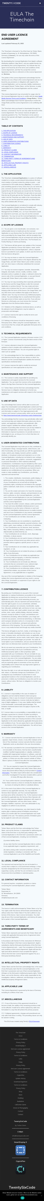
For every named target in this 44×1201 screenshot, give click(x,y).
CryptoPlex (20, 1075)
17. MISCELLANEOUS (9, 167)
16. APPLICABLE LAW (9, 165)
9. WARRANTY (6, 148)
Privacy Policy (20, 1042)
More (20, 1095)
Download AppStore (20, 1082)
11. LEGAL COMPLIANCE (10, 152)
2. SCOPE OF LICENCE (9, 133)
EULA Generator (34, 1021)
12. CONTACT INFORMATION (11, 154)
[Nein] (41, 1196)
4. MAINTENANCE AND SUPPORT (13, 137)
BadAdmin (20, 1101)
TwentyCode (11, 3)
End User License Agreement (20, 1049)
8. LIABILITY (6, 145)
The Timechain (20, 1033)
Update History (20, 1078)
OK (23, 1198)
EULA (20, 1036)
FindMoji (20, 1098)
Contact (20, 1111)
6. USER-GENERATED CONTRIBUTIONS (15, 141)
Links (20, 1059)
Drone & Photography (20, 1108)
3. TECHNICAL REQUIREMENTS (12, 135)
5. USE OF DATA (7, 139)
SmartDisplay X (21, 1046)
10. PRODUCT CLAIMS (9, 150)
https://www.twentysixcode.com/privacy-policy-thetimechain (22, 415)
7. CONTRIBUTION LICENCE (11, 143)
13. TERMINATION (8, 156)
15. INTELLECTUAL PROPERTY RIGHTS (15, 163)
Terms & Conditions (20, 1039)
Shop (20, 1091)
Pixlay (20, 1062)
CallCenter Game (20, 1105)
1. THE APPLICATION (9, 130)
